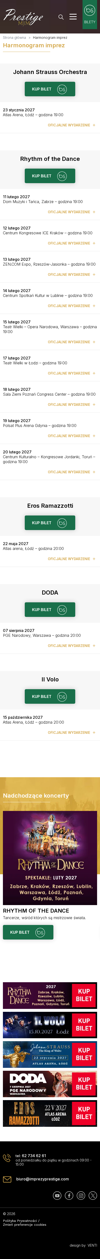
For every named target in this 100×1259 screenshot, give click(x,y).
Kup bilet (42, 89)
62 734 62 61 (34, 1155)
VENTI (92, 1245)
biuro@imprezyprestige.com (42, 1179)
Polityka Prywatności (20, 1221)
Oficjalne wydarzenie (69, 125)
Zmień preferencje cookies (24, 1224)
